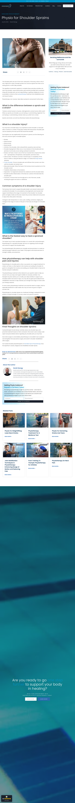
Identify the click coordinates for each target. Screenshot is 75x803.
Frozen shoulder (8, 162)
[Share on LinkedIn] (23, 72)
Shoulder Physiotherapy (11, 14)
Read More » (8, 436)
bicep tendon (38, 158)
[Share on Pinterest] (26, 72)
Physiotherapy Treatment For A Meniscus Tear (34, 433)
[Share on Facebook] (18, 72)
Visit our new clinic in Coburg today (37, 1)
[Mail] (29, 72)
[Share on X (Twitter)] (21, 72)
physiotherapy (22, 94)
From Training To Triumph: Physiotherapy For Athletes (37, 463)
